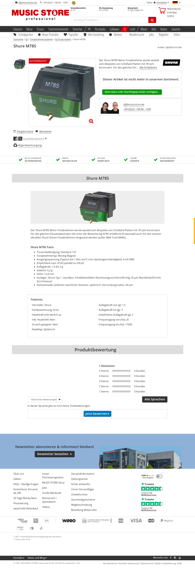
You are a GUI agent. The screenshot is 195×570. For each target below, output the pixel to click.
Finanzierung (20, 503)
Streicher (77, 29)
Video (177, 34)
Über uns (18, 473)
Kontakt (17, 558)
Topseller (73, 34)
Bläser (144, 29)
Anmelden (161, 2)
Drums (40, 29)
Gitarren (17, 29)
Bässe (29, 29)
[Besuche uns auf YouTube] (180, 557)
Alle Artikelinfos (148, 67)
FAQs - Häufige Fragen (26, 484)
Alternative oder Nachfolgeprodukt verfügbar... (132, 92)
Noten (163, 29)
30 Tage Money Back (25, 498)
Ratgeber (164, 34)
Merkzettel (45, 131)
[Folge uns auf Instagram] (175, 557)
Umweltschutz (79, 494)
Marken (118, 34)
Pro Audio (100, 29)
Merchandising (96, 34)
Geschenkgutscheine (83, 499)
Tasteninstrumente (58, 29)
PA (89, 29)
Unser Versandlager (82, 489)
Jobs (151, 34)
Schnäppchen (25, 34)
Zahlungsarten (79, 479)
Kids (154, 29)
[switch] (159, 476)
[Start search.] (152, 20)
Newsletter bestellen (52, 454)
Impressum (134, 563)
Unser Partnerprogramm (53, 475)
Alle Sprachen (155, 399)
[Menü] (162, 474)
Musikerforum (110, 563)
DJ (125, 29)
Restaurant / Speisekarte (49, 499)
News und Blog (36, 558)
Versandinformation (82, 473)
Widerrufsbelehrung (165, 563)
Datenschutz (147, 563)
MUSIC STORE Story (53, 482)
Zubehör (175, 29)
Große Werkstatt (51, 493)
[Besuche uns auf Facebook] (170, 557)
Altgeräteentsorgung (30, 145)
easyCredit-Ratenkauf (25, 508)
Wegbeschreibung (81, 504)
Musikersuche (136, 34)
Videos (46, 507)
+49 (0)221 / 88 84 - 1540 (137, 109)
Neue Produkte (50, 34)
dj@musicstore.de (27, 2)
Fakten (17, 479)
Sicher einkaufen (80, 484)
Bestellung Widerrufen (84, 510)
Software (114, 29)
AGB (179, 563)
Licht (132, 29)
